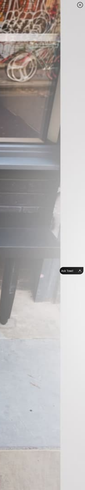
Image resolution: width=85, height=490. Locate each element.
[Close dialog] (80, 5)
